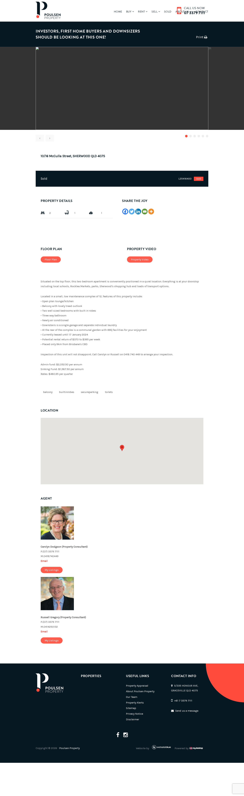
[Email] (145, 211)
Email (44, 560)
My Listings (52, 569)
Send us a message (186, 710)
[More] (151, 211)
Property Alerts (135, 702)
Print (199, 37)
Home (118, 12)
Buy (128, 12)
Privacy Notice (134, 713)
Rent (141, 12)
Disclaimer (132, 719)
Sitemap (131, 708)
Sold (167, 12)
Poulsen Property (69, 748)
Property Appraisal (137, 685)
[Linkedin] (138, 211)
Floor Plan (51, 259)
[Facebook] (125, 211)
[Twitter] (132, 211)
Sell (155, 12)
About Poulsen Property (140, 691)
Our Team (131, 697)
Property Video (140, 259)
